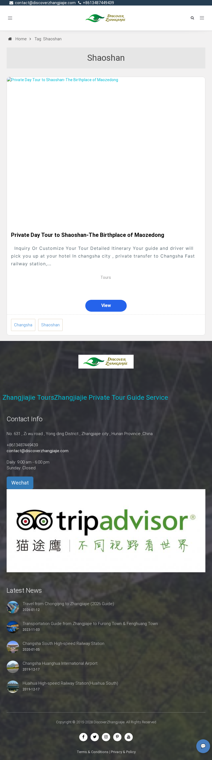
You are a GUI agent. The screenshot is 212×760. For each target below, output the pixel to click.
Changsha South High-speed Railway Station (63, 643)
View (106, 305)
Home (21, 38)
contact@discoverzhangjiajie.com (37, 450)
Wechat (20, 483)
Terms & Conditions (92, 752)
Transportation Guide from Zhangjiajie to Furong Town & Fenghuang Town (90, 623)
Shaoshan (50, 324)
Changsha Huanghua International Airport (60, 663)
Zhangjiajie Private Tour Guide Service (111, 397)
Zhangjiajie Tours (28, 397)
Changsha (23, 324)
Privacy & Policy (123, 752)
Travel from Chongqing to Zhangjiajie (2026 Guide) (68, 603)
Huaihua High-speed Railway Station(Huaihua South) (70, 683)
